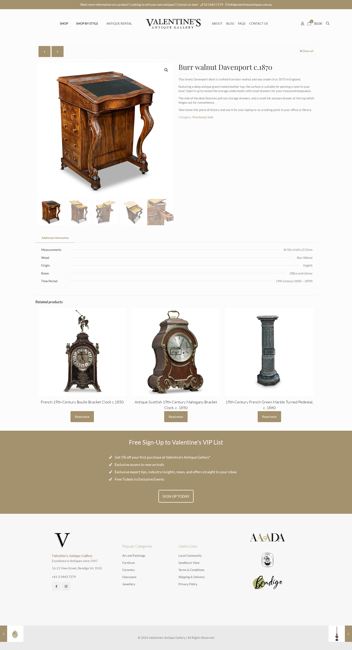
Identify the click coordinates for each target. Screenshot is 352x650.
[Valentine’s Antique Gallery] (173, 23)
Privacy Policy (187, 584)
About (217, 23)
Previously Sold (202, 117)
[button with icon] (56, 586)
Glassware (129, 577)
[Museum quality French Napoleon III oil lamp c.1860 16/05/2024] (340, 634)
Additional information (55, 237)
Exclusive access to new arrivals (139, 464)
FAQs (241, 23)
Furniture (128, 562)
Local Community (190, 555)
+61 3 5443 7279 (64, 577)
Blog (230, 23)
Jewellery (128, 584)
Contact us (258, 23)
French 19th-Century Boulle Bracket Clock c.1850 (82, 402)
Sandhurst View (188, 562)
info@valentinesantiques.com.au (250, 4)
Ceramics (128, 570)
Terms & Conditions (191, 570)
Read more (82, 416)
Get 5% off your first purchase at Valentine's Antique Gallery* (162, 457)
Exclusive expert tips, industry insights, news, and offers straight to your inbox (176, 472)
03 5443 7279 (213, 4)
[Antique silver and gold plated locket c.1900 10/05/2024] (11, 634)
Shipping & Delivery (191, 577)
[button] (166, 70)
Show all (308, 51)
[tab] (55, 238)
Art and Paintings (133, 555)
